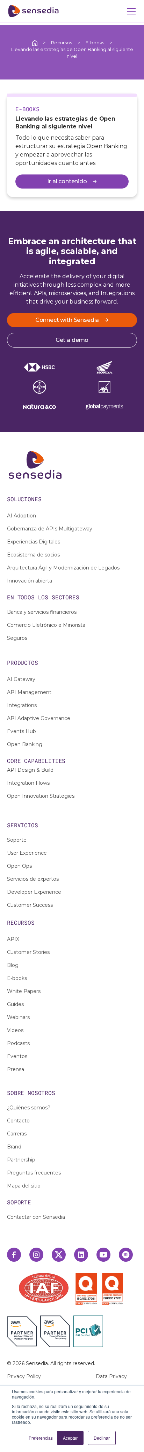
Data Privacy (111, 1376)
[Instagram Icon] (36, 1255)
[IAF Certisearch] (44, 1288)
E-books (95, 42)
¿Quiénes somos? (28, 1107)
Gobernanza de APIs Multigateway (49, 529)
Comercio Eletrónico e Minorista (46, 625)
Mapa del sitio (24, 1186)
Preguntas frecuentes (34, 1173)
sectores (65, 597)
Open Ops (19, 866)
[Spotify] (126, 1255)
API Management (29, 692)
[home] (33, 11)
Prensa (15, 1069)
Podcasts (18, 1043)
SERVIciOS (22, 825)
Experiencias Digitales (33, 542)
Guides (15, 1004)
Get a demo (72, 340)
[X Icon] (59, 1255)
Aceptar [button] (70, 1438)
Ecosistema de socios (33, 555)
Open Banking (24, 744)
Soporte (17, 840)
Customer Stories (28, 952)
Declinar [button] (102, 1438)
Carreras (17, 1134)
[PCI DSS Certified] (88, 1331)
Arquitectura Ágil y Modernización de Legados (63, 568)
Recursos (61, 42)
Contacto (18, 1120)
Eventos (17, 1056)
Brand (14, 1147)
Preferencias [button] (41, 1438)
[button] (130, 11)
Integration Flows (28, 783)
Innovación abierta (29, 581)
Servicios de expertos (33, 879)
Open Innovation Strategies (40, 796)
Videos (15, 1030)
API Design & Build (30, 770)
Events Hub (21, 731)
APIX (13, 939)
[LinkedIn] (81, 1255)
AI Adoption (21, 515)
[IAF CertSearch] (44, 1287)
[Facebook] (14, 1255)
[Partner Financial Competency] (55, 1331)
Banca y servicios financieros (42, 612)
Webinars (18, 1017)
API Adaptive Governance (38, 718)
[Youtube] (103, 1255)
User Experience (27, 853)
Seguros (17, 638)
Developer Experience (34, 892)
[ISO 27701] (112, 1289)
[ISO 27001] (87, 1289)
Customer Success (30, 905)
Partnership (21, 1160)
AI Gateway (21, 679)
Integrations (22, 705)
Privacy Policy (24, 1376)
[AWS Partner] (23, 1331)
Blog (13, 965)
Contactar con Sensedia (36, 1217)
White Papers (24, 991)
